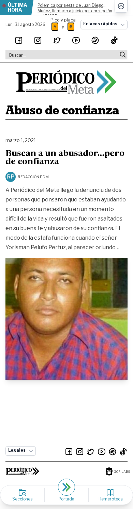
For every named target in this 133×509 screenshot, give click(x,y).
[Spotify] (95, 40)
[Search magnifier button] (123, 54)
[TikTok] (114, 40)
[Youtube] (76, 40)
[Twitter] (57, 40)
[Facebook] (19, 40)
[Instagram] (38, 40)
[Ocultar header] (121, 6)
